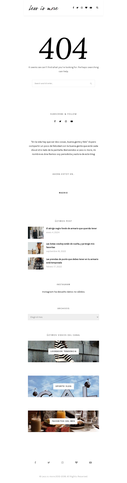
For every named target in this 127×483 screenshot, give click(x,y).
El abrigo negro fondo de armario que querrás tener (71, 228)
